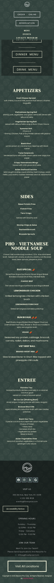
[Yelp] (29, 479)
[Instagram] (24, 479)
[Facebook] (18, 479)
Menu (27, 30)
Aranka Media (28, 578)
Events (27, 34)
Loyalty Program (27, 38)
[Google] (35, 479)
